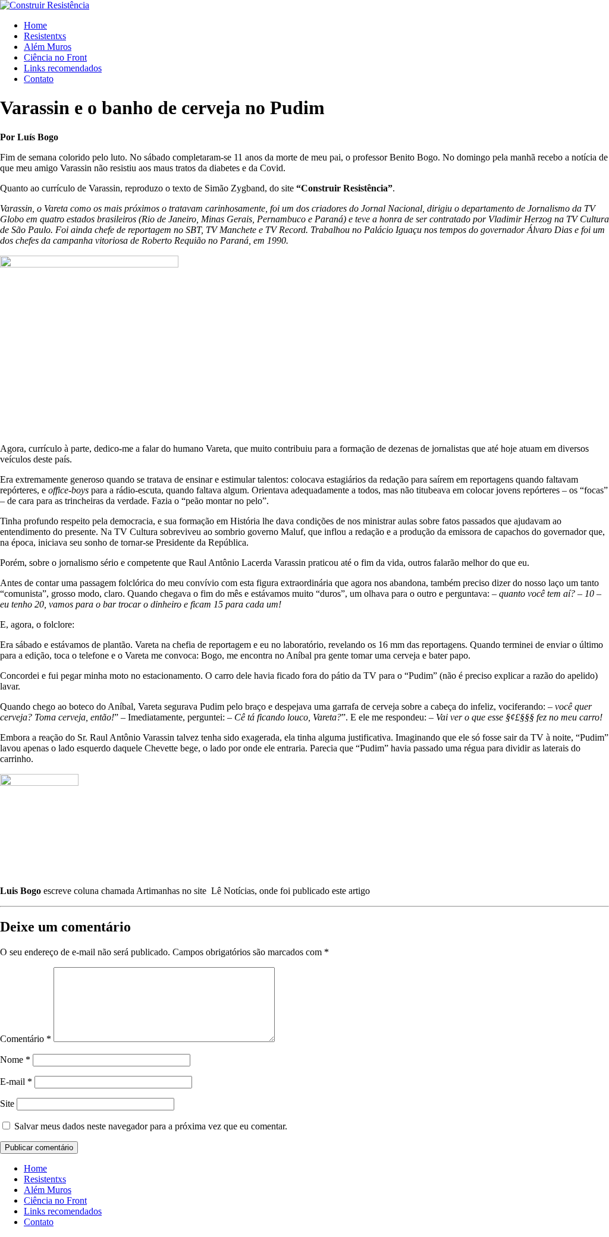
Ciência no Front (55, 57)
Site (7, 1103)
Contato (39, 79)
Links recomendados (63, 68)
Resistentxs (45, 36)
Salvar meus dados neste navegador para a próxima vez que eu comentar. (150, 1126)
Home (35, 25)
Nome (15, 1060)
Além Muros (47, 47)
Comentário (25, 1039)
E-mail (16, 1082)
